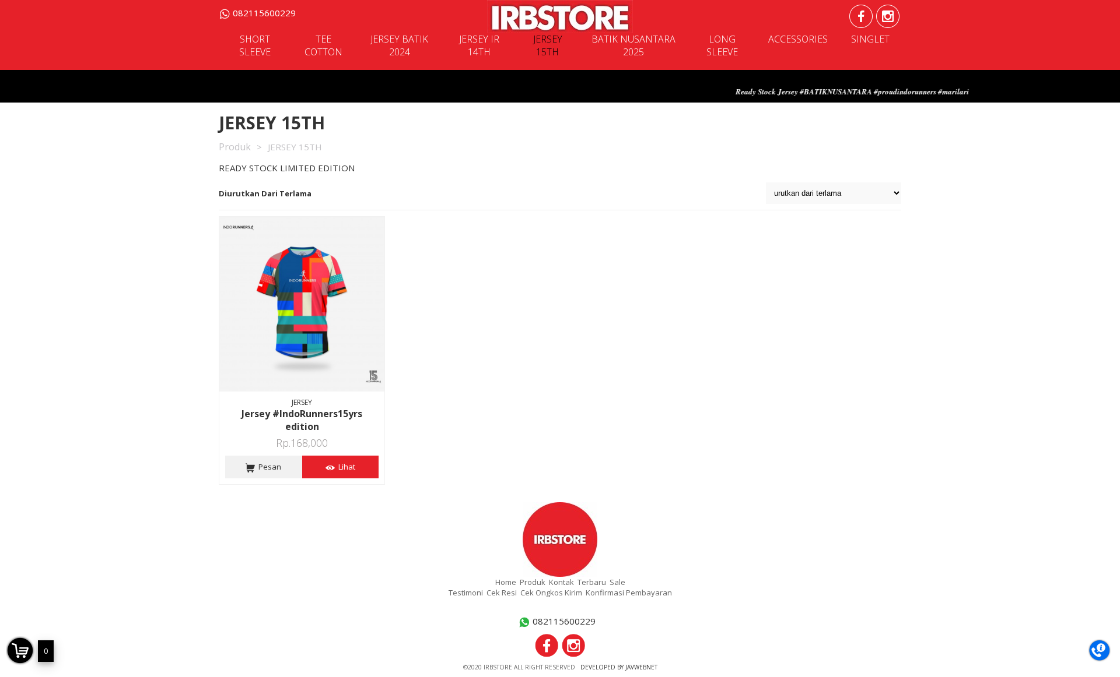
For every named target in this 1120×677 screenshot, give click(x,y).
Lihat (345, 466)
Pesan (268, 466)
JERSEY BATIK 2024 (399, 45)
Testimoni (466, 592)
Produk (235, 146)
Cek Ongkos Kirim (551, 592)
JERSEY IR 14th (479, 45)
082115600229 (264, 13)
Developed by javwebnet (618, 667)
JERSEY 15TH (547, 45)
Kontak (561, 582)
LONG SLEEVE (722, 45)
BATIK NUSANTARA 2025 (634, 45)
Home (505, 582)
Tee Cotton (323, 45)
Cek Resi (502, 592)
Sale (617, 582)
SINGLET (870, 39)
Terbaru (592, 582)
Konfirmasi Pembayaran (629, 592)
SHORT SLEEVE (255, 45)
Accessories (798, 39)
